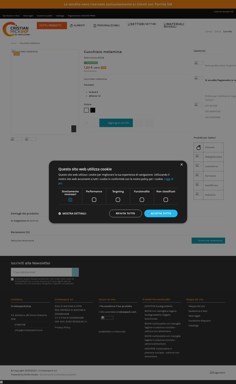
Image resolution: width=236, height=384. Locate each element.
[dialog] (118, 192)
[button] (72, 213)
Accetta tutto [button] (161, 213)
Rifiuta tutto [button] (125, 213)
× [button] (181, 164)
